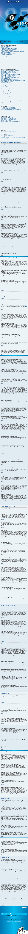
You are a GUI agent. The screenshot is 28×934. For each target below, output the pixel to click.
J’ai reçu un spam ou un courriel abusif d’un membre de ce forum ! (11, 109)
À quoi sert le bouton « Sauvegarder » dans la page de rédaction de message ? (13, 80)
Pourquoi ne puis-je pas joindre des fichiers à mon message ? (10, 77)
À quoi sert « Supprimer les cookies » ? (7, 54)
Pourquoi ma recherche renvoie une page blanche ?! (9, 119)
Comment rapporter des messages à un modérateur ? (9, 79)
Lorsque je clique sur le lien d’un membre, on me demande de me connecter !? (12, 66)
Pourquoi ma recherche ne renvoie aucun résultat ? (9, 118)
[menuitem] (3, 37)
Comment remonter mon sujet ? (6, 82)
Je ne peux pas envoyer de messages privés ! (8, 107)
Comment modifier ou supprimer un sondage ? (8, 75)
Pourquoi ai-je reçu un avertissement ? (7, 78)
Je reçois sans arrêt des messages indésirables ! (8, 108)
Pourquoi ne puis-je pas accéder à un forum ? (8, 76)
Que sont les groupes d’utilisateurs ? (6, 99)
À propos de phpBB (19, 863)
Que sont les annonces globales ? (6, 89)
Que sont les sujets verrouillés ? (6, 92)
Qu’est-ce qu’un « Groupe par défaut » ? (7, 103)
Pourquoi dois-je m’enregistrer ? (6, 46)
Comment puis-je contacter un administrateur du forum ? (9, 138)
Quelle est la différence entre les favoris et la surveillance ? (10, 124)
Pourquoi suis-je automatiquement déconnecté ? (8, 53)
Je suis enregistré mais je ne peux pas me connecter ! (9, 49)
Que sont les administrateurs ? (5, 97)
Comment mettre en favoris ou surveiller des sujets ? (9, 125)
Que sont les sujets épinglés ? (5, 91)
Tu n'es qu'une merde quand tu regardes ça (14, 921)
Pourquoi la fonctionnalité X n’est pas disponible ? (8, 136)
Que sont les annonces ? (5, 90)
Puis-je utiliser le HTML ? (4, 86)
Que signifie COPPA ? (4, 47)
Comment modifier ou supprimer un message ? (8, 71)
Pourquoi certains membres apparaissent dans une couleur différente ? (12, 102)
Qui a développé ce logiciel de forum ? (7, 135)
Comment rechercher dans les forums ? (7, 117)
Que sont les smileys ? (4, 87)
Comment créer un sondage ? (5, 73)
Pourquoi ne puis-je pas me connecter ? (7, 50)
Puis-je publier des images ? (5, 88)
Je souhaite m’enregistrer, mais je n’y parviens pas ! (9, 48)
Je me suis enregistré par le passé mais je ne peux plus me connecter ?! (12, 51)
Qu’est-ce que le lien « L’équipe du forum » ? (8, 104)
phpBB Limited (3, 861)
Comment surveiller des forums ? (6, 126)
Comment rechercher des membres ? (7, 120)
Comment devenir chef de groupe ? (6, 101)
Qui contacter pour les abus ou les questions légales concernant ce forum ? (13, 137)
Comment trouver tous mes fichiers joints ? (7, 132)
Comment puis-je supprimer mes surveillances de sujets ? (10, 127)
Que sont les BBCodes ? (4, 85)
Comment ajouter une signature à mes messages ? (9, 72)
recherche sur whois (18, 883)
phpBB (25, 306)
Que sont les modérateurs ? (5, 98)
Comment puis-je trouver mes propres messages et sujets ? (10, 121)
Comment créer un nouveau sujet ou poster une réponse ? (10, 70)
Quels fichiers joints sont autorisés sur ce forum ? (8, 131)
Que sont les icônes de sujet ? (5, 93)
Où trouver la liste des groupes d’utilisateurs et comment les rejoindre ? (12, 100)
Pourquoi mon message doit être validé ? (7, 81)
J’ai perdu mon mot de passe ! (5, 52)
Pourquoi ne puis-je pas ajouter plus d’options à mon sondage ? (11, 74)
